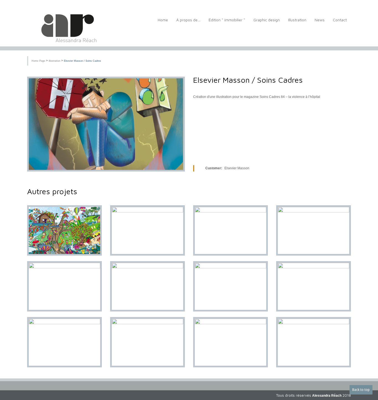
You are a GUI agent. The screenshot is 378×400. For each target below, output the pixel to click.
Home (163, 19)
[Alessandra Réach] (67, 28)
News (320, 19)
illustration (54, 60)
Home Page (38, 60)
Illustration (297, 19)
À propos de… (188, 19)
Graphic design (266, 19)
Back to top (361, 390)
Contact (340, 19)
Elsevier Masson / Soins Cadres (82, 60)
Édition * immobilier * (227, 19)
